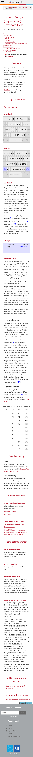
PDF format (10, 57)
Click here (7, 90)
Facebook (11, 726)
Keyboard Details (10, 42)
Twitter (10, 728)
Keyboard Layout (9, 37)
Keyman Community (14, 736)
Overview (6, 34)
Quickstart (7, 39)
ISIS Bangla (7, 514)
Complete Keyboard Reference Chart (16, 43)
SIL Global (16, 754)
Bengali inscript (24, 7)
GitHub (10, 734)
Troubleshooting (7, 45)
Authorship (8, 52)
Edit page (22, 703)
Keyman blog (12, 731)
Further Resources (8, 47)
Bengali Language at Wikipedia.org (15, 532)
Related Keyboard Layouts (12, 48)
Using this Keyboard (8, 35)
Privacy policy (14, 716)
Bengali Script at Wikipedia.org (14, 534)
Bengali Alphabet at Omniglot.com (15, 530)
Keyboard (16, 7)
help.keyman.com (8, 7)
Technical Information (9, 50)
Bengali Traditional (10, 511)
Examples (7, 40)
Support (29, 703)
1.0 (29, 7)
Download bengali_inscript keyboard (18, 700)
